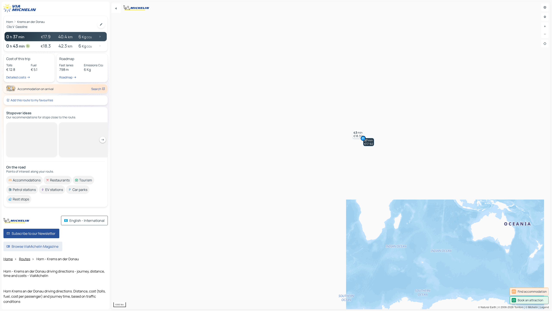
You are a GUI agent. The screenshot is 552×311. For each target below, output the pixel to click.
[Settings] (545, 17)
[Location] (545, 44)
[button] (368, 142)
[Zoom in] (545, 26)
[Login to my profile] (545, 7)
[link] (529, 291)
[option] (24, 126)
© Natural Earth (487, 307)
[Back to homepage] (20, 8)
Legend (544, 307)
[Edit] (101, 24)
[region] (330, 155)
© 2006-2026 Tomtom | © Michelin (518, 307)
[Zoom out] (545, 34)
